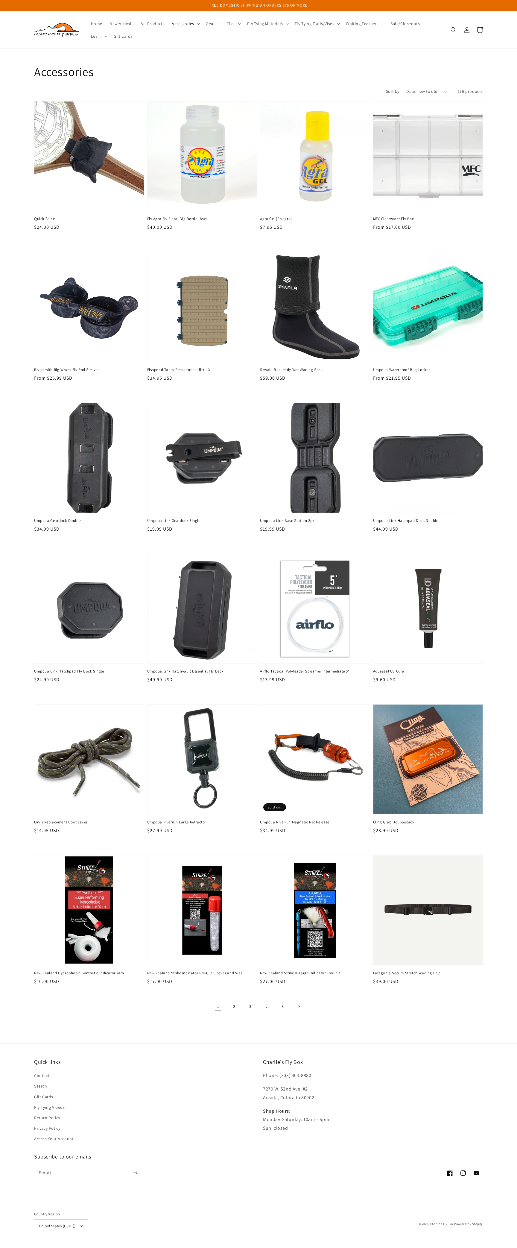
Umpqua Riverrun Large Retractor (176, 822)
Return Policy (47, 1117)
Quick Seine (44, 218)
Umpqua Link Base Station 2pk (287, 520)
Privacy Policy (47, 1128)
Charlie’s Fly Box (442, 1224)
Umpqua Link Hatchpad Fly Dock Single (69, 671)
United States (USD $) (57, 1226)
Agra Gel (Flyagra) (276, 218)
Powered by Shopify (468, 1224)
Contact (41, 1075)
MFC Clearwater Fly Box (393, 218)
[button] (185, 23)
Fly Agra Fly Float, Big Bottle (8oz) (177, 218)
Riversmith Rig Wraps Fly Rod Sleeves (66, 369)
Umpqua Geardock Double (57, 520)
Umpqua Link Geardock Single (173, 520)
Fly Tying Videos (49, 1107)
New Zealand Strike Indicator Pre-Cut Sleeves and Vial (194, 973)
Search (40, 1086)
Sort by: (393, 91)
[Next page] (298, 1006)
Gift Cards (43, 1096)
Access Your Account (54, 1138)
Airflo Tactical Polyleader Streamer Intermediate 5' (304, 671)
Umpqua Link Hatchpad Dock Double (405, 520)
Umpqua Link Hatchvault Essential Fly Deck (185, 671)
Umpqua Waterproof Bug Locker (401, 369)
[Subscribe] (135, 1172)
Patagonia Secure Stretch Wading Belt (406, 973)
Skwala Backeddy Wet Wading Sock (291, 369)
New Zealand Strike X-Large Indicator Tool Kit (300, 973)
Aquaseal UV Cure (388, 671)
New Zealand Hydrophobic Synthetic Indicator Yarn (79, 973)
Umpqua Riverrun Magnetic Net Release (294, 822)
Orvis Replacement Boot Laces (61, 822)
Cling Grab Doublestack (393, 822)
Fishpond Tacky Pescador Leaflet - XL (180, 369)
